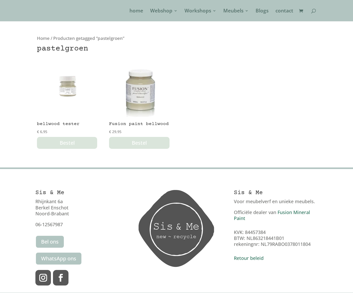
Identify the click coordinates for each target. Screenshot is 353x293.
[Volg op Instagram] (43, 277)
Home (43, 38)
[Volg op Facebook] (60, 277)
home (136, 11)
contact (284, 11)
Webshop (161, 11)
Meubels (233, 11)
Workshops (198, 11)
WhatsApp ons (58, 258)
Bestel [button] (67, 142)
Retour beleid (249, 258)
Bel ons (50, 241)
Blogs (262, 11)
